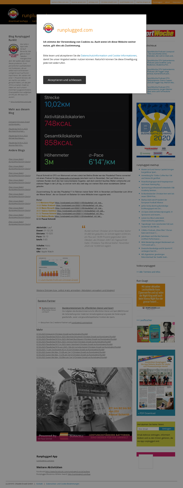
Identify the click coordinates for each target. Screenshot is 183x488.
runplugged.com (75, 30)
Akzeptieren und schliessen (64, 80)
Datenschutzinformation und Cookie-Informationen (109, 55)
